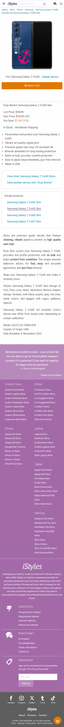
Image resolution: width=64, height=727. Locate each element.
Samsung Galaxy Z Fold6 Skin (24, 215)
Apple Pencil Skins (43, 470)
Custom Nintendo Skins (16, 398)
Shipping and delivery (29, 616)
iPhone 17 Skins (12, 459)
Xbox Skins (39, 540)
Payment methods (27, 620)
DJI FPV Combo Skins (44, 394)
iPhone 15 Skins (12, 451)
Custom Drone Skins (14, 390)
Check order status (27, 647)
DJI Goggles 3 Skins (44, 398)
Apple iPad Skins (42, 474)
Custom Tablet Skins (14, 406)
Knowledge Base (27, 643)
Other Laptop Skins (43, 455)
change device (50, 76)
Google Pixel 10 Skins (15, 447)
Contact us (24, 651)
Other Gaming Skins (43, 552)
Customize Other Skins (15, 419)
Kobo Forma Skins (43, 487)
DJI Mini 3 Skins (41, 406)
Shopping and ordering (30, 612)
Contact (43, 715)
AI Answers (24, 639)
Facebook (11, 703)
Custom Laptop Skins (15, 394)
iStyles (5, 10)
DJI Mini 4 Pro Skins (43, 411)
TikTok (53, 703)
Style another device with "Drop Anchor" (29, 182)
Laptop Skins (40, 434)
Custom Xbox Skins (14, 411)
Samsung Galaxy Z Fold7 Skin (24, 221)
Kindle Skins (40, 482)
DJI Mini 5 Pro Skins (43, 415)
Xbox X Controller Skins (45, 548)
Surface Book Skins (43, 442)
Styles (12, 3)
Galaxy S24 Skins (13, 434)
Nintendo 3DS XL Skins (45, 523)
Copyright (21, 723)
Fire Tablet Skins (42, 478)
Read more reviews (51, 375)
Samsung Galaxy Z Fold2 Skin (24, 202)
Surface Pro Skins (42, 451)
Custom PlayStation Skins (17, 402)
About (22, 715)
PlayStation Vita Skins (44, 527)
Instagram (22, 703)
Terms (13, 723)
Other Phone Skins (13, 464)
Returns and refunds (28, 625)
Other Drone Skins (43, 419)
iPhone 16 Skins (12, 455)
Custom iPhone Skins (15, 415)
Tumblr (42, 703)
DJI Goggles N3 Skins (44, 402)
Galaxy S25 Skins (13, 438)
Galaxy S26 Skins (13, 442)
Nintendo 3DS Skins (43, 518)
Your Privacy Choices (45, 723)
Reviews (32, 715)
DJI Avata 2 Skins (42, 390)
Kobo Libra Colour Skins (45, 491)
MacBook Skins (41, 438)
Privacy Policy (31, 723)
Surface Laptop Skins (44, 447)
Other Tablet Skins (43, 504)
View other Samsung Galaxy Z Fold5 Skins (31, 176)
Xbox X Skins (40, 544)
